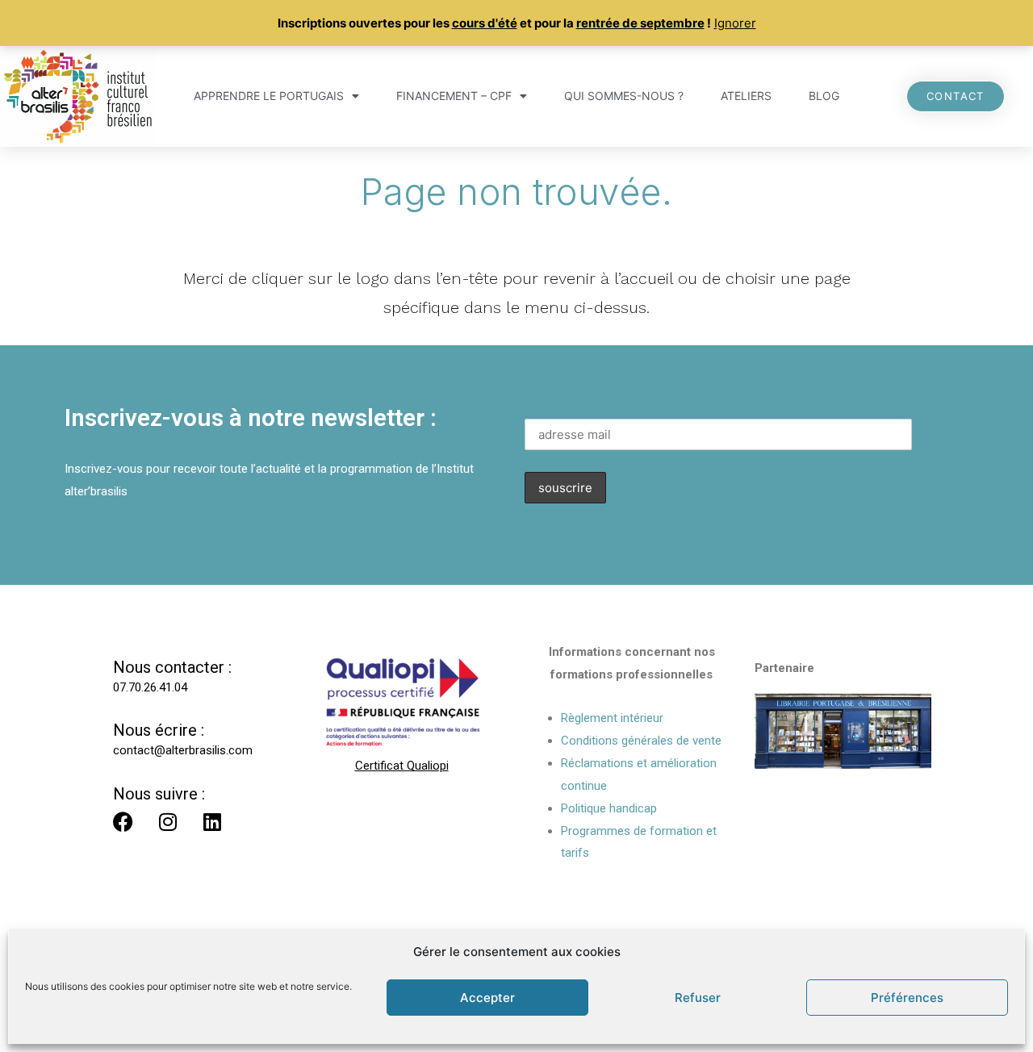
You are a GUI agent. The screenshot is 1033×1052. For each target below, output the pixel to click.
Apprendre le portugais (269, 95)
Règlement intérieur (612, 718)
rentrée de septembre (640, 23)
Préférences (907, 997)
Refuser (698, 997)
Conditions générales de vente (641, 740)
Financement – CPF (454, 95)
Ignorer (735, 23)
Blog (824, 95)
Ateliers (746, 95)
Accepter (487, 997)
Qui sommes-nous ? (624, 95)
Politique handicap (609, 808)
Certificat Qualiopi (402, 765)
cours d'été (484, 23)
